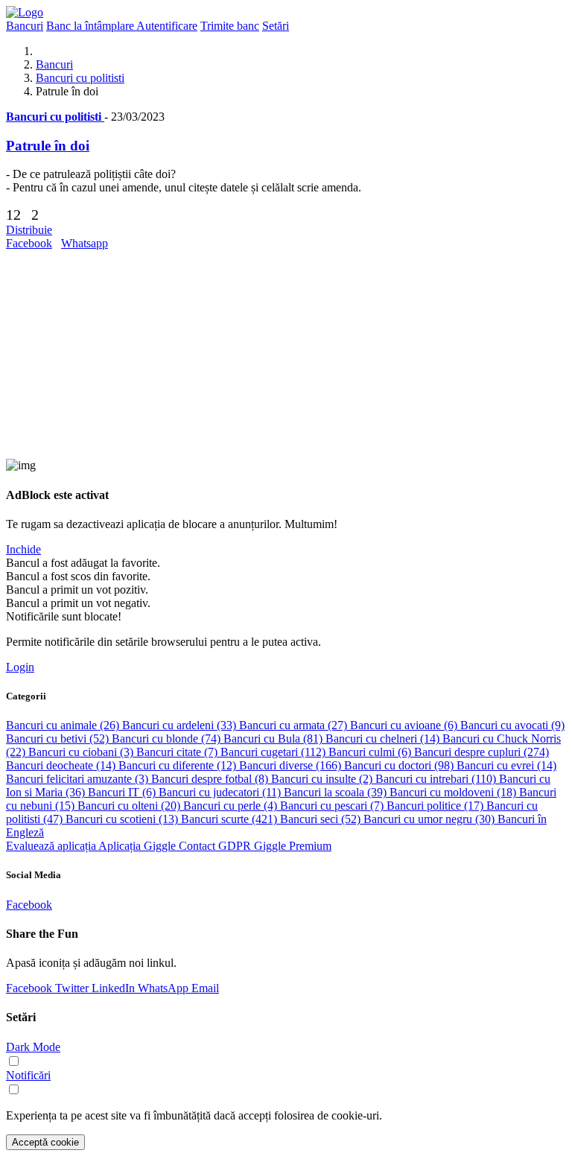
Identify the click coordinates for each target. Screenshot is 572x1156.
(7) (178, 752)
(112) (274, 752)
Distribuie (29, 229)
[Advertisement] (286, 354)
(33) (180, 725)
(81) (274, 738)
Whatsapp (84, 243)
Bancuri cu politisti (80, 78)
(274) (481, 752)
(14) (383, 738)
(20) (130, 805)
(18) (454, 792)
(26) (64, 725)
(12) (178, 765)
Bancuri (54, 64)
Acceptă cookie (45, 1142)
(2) (323, 778)
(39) (337, 792)
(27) (294, 725)
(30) (430, 819)
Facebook (29, 243)
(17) (436, 805)
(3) (82, 752)
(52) (59, 738)
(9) (512, 725)
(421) (230, 819)
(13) (123, 819)
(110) (437, 778)
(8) (211, 778)
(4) (231, 805)
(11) (221, 792)
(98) (400, 765)
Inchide (23, 549)
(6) (405, 725)
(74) (167, 738)
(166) (291, 765)
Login (20, 667)
